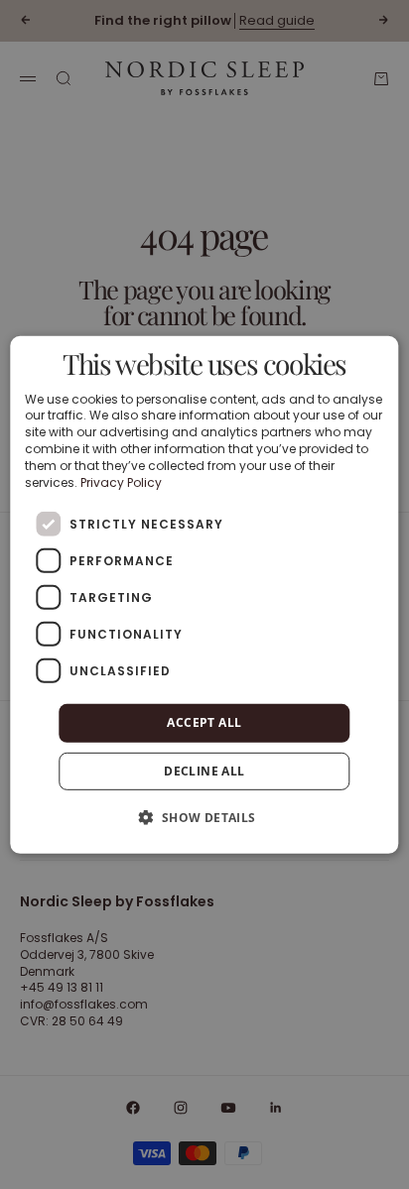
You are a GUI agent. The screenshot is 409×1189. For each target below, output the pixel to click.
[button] (204, 817)
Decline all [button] (204, 771)
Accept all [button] (204, 722)
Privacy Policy (121, 481)
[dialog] (204, 594)
